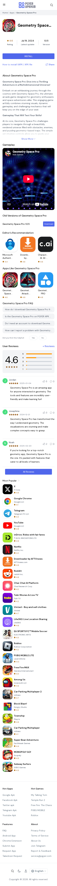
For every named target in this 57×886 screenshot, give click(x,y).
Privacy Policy (38, 830)
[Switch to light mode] (19, 871)
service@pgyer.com (41, 856)
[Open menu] (4, 4)
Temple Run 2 (38, 800)
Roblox (34, 815)
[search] (51, 5)
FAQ (4, 830)
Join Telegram (38, 845)
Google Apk (9, 795)
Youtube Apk (9, 815)
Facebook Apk (10, 800)
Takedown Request (12, 856)
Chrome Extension (12, 840)
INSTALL (29, 56)
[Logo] (27, 5)
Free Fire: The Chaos (41, 805)
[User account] (26, 871)
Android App (9, 835)
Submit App (9, 845)
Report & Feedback (41, 850)
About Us (36, 840)
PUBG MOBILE (38, 810)
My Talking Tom (39, 795)
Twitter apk (8, 805)
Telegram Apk (10, 810)
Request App (9, 850)
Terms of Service (39, 835)
